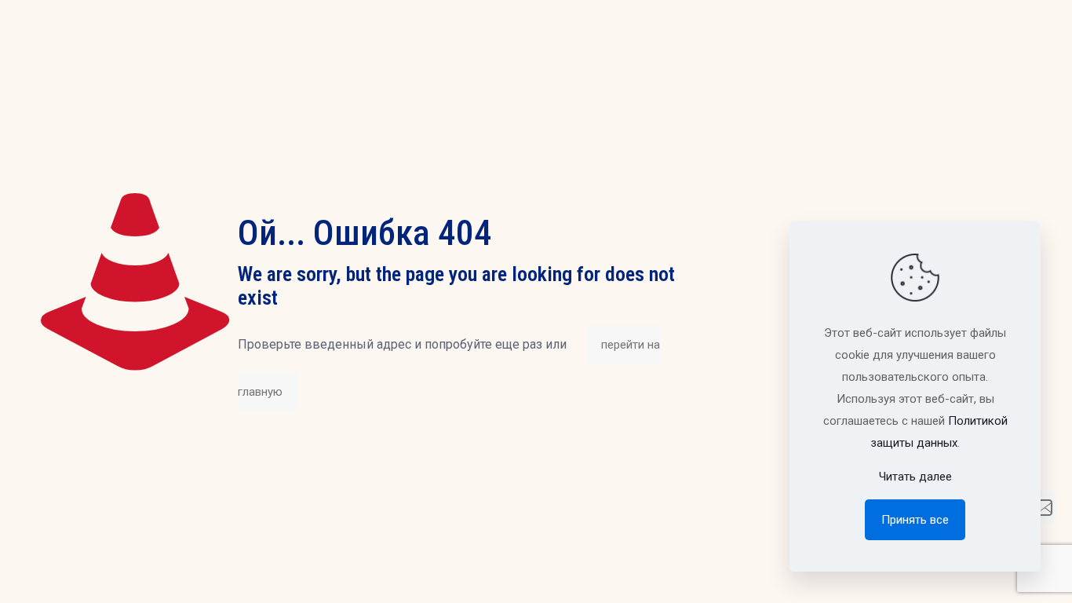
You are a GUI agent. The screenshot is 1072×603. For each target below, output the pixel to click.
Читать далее (915, 477)
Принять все (915, 520)
